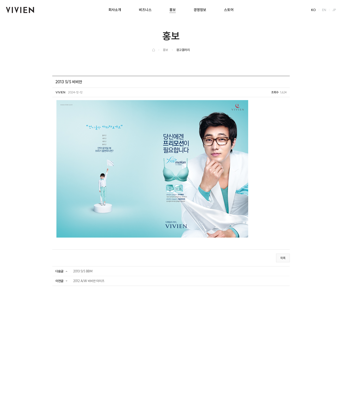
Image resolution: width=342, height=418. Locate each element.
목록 (283, 258)
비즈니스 (145, 10)
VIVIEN (20, 10)
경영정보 (200, 10)
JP (334, 10)
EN (324, 10)
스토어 (229, 10)
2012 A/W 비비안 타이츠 (88, 281)
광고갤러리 (183, 50)
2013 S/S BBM (82, 271)
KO (313, 10)
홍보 (172, 10)
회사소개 (114, 10)
